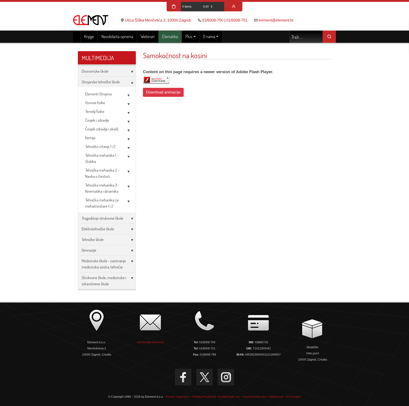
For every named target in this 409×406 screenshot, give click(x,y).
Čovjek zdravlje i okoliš (102, 128)
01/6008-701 (237, 20)
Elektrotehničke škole (98, 228)
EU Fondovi (293, 396)
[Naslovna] (76, 37)
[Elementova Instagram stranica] (226, 377)
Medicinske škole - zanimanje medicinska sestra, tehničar (104, 263)
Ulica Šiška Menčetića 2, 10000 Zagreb (158, 20)
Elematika (170, 36)
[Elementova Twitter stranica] (204, 377)
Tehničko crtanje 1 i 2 (100, 146)
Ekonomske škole (95, 71)
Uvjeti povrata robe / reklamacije (263, 396)
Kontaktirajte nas (229, 396)
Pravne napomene (178, 396)
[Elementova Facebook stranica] (183, 377)
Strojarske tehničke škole (101, 81)
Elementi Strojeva (98, 93)
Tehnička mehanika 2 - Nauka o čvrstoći (102, 173)
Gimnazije (89, 250)
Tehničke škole (93, 239)
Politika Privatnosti (204, 396)
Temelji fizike (94, 111)
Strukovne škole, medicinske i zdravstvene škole (104, 280)
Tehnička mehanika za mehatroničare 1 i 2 (102, 203)
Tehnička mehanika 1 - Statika (101, 158)
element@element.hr (275, 20)
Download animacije (163, 92)
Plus (188, 36)
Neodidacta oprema (117, 36)
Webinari (148, 36)
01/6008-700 (212, 20)
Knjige (89, 36)
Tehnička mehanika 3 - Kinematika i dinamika (102, 188)
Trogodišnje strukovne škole (102, 218)
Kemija (90, 137)
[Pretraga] (329, 37)
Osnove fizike (95, 102)
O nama (209, 36)
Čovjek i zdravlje (97, 120)
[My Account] (233, 6)
